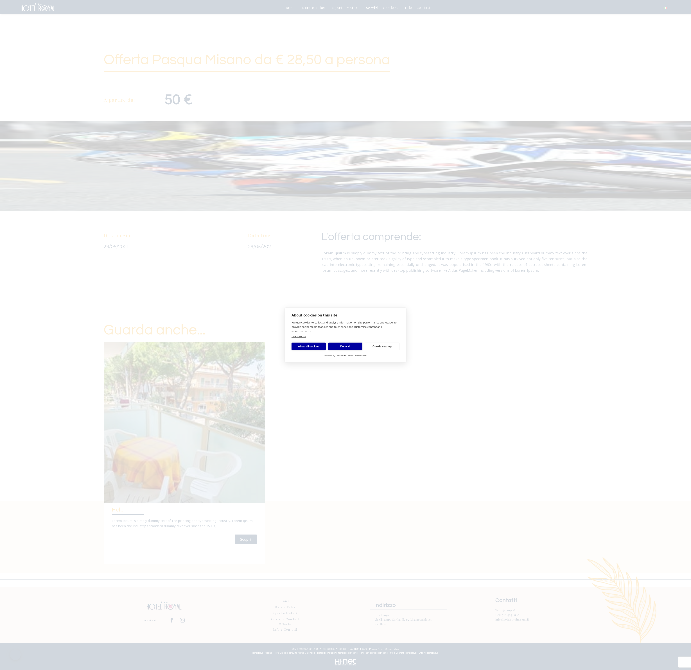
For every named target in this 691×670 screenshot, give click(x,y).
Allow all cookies (308, 346)
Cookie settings (382, 346)
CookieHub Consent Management (351, 355)
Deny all (345, 346)
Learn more (299, 336)
